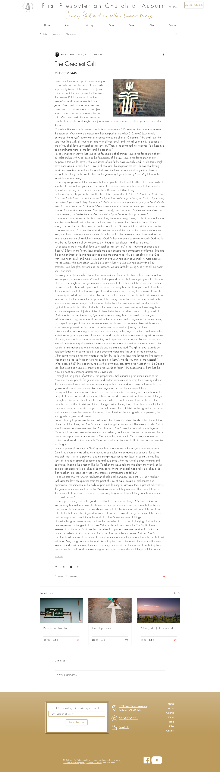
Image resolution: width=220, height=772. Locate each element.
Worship (170, 712)
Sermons (56, 33)
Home (171, 703)
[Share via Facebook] (56, 566)
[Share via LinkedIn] (70, 566)
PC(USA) (173, 7)
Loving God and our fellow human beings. (110, 15)
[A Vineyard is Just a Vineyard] (158, 610)
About (171, 708)
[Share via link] (78, 566)
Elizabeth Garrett (94, 762)
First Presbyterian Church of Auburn (105, 6)
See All (177, 592)
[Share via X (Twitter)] (63, 566)
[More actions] (163, 54)
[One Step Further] (110, 610)
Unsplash (117, 760)
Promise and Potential (55, 628)
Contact (170, 730)
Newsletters (71, 33)
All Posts (43, 33)
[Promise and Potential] (61, 610)
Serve (171, 721)
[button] (194, 5)
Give (171, 726)
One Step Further (101, 628)
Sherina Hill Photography (74, 762)
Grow (171, 717)
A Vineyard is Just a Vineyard (157, 628)
